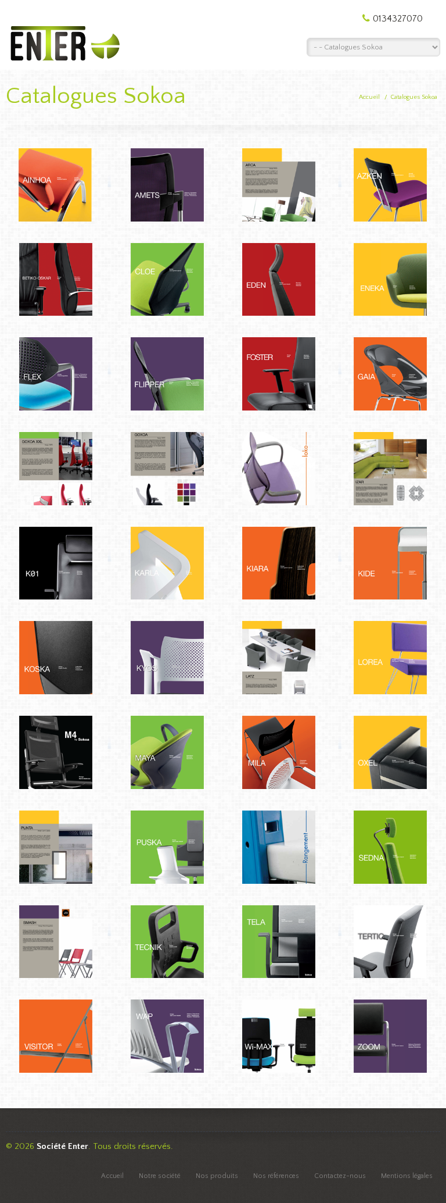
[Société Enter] (64, 32)
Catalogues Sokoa (413, 97)
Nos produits (217, 1176)
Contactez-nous (340, 1176)
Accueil (369, 97)
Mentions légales (407, 1176)
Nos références (276, 1176)
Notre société (160, 1176)
